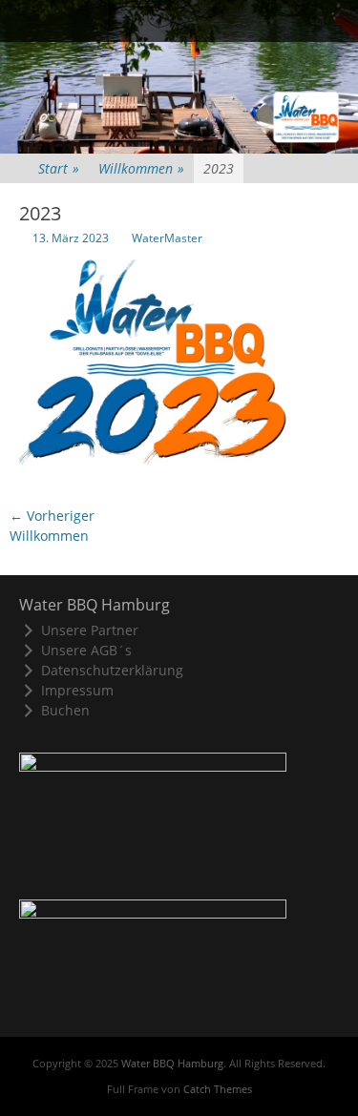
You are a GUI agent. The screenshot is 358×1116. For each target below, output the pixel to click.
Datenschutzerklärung (112, 670)
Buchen (65, 710)
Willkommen (141, 168)
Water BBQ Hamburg (172, 1063)
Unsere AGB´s (86, 650)
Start (58, 168)
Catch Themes (217, 1089)
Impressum (77, 690)
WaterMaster (167, 238)
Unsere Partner (89, 630)
